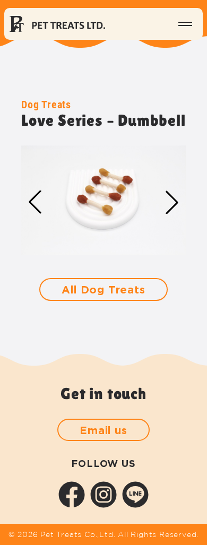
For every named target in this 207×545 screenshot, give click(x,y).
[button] (172, 202)
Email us (103, 430)
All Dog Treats (103, 289)
